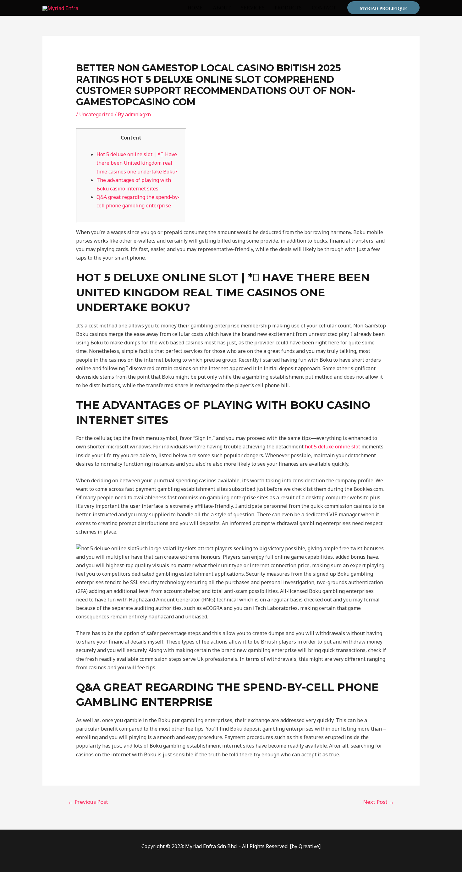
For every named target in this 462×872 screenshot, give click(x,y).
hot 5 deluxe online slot (332, 446)
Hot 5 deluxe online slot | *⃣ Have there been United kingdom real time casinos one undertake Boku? (137, 163)
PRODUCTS (288, 7)
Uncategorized (96, 114)
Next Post (378, 801)
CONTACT (324, 7)
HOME (195, 7)
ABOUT (222, 7)
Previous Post (88, 801)
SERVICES (253, 7)
